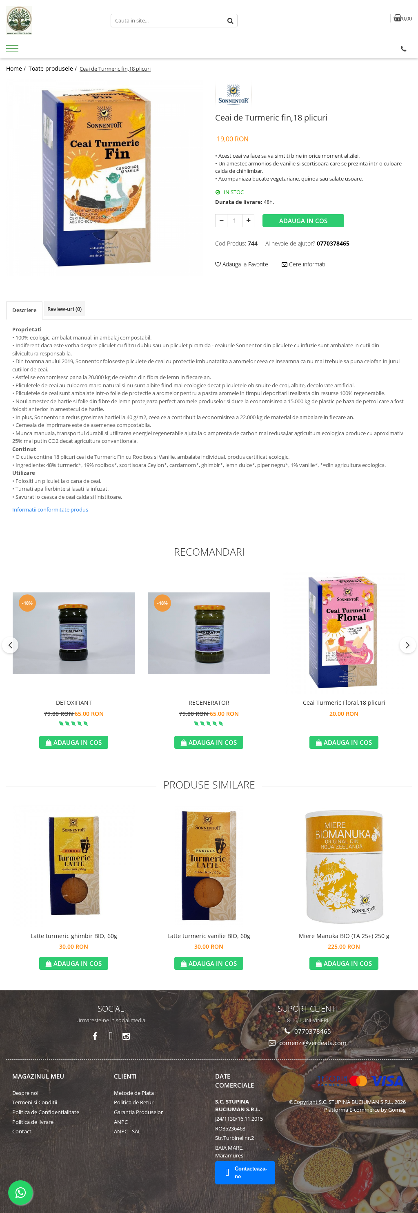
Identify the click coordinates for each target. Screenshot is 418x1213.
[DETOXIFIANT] (74, 633)
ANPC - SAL (127, 1131)
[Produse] (13, 51)
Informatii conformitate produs (50, 509)
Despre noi (25, 1093)
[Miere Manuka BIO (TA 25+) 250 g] (344, 866)
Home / (16, 68)
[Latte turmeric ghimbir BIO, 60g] (74, 866)
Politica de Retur (133, 1102)
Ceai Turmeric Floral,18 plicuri (344, 702)
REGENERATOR (209, 702)
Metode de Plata (134, 1093)
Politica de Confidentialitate (45, 1112)
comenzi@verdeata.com (312, 1043)
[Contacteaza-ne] (403, 49)
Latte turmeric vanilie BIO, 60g (208, 936)
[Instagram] (126, 1036)
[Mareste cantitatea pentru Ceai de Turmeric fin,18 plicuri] (248, 220)
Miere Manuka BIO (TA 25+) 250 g (344, 936)
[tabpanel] (104, 177)
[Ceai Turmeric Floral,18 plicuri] (344, 633)
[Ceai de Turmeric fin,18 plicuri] (104, 177)
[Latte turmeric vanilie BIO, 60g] (209, 866)
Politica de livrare (32, 1122)
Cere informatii (307, 264)
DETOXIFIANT (74, 702)
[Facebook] (95, 1036)
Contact (21, 1131)
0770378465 (312, 1031)
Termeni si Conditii (34, 1102)
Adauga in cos (303, 221)
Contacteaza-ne (251, 1172)
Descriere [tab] (24, 310)
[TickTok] (111, 1036)
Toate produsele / (53, 68)
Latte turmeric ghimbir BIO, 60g (74, 936)
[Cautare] (230, 20)
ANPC (121, 1122)
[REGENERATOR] (209, 633)
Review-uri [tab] (64, 309)
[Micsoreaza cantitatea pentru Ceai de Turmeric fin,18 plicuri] (221, 220)
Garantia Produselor (138, 1112)
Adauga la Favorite (244, 264)
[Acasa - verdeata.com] (52, 20)
